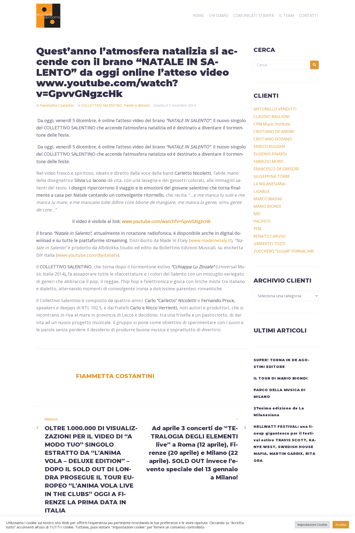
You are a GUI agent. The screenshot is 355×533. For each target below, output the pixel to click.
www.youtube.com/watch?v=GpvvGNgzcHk (166, 221)
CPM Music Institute (272, 124)
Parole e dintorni (137, 105)
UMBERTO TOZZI (269, 243)
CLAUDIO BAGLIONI (272, 116)
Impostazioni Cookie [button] (312, 524)
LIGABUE (262, 191)
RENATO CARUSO (269, 236)
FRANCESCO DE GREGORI (276, 169)
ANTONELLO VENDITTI (275, 109)
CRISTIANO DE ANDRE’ (274, 131)
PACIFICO (262, 221)
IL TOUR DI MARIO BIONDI (280, 378)
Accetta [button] (340, 524)
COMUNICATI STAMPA (253, 16)
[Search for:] (281, 65)
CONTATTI (308, 16)
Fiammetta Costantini (57, 105)
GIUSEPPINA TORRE (272, 176)
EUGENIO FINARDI (270, 154)
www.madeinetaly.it (210, 240)
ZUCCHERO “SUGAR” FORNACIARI (284, 251)
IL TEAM (286, 16)
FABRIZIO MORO (269, 161)
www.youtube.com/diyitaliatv (87, 255)
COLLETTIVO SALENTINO (101, 105)
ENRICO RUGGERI (269, 146)
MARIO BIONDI (267, 206)
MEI (257, 213)
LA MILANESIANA (269, 184)
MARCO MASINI (268, 198)
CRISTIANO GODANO (273, 139)
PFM (258, 228)
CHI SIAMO (218, 16)
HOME (198, 16)
